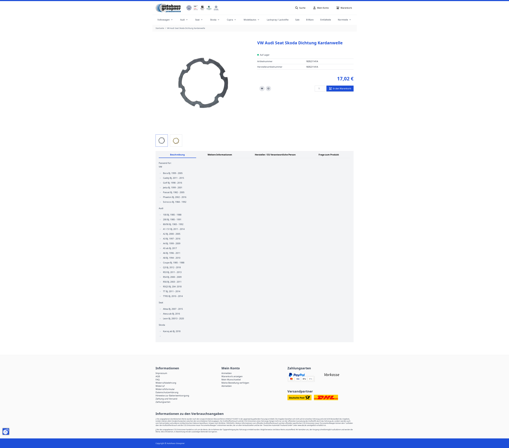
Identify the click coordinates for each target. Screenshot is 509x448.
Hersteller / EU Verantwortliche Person (275, 154)
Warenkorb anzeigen (232, 376)
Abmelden (226, 386)
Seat (197, 19)
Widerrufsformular (165, 389)
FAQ (158, 379)
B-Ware (310, 19)
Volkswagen (163, 19)
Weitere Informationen (220, 154)
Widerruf (160, 386)
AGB (158, 376)
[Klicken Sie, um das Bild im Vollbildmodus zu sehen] (204, 83)
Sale (297, 19)
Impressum (161, 373)
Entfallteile (325, 19)
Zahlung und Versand (166, 398)
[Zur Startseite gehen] (168, 8)
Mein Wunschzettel (231, 379)
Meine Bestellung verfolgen (235, 382)
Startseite (160, 28)
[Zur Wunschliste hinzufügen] (262, 88)
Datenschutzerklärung (167, 392)
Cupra (230, 19)
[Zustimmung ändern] (6, 431)
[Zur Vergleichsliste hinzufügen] (268, 88)
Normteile (343, 19)
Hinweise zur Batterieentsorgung (172, 395)
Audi (182, 19)
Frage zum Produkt (329, 154)
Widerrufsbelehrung (166, 382)
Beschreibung (177, 154)
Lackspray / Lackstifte (277, 19)
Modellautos (250, 19)
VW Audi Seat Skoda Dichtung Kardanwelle (186, 28)
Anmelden (226, 373)
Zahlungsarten (163, 401)
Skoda (213, 19)
